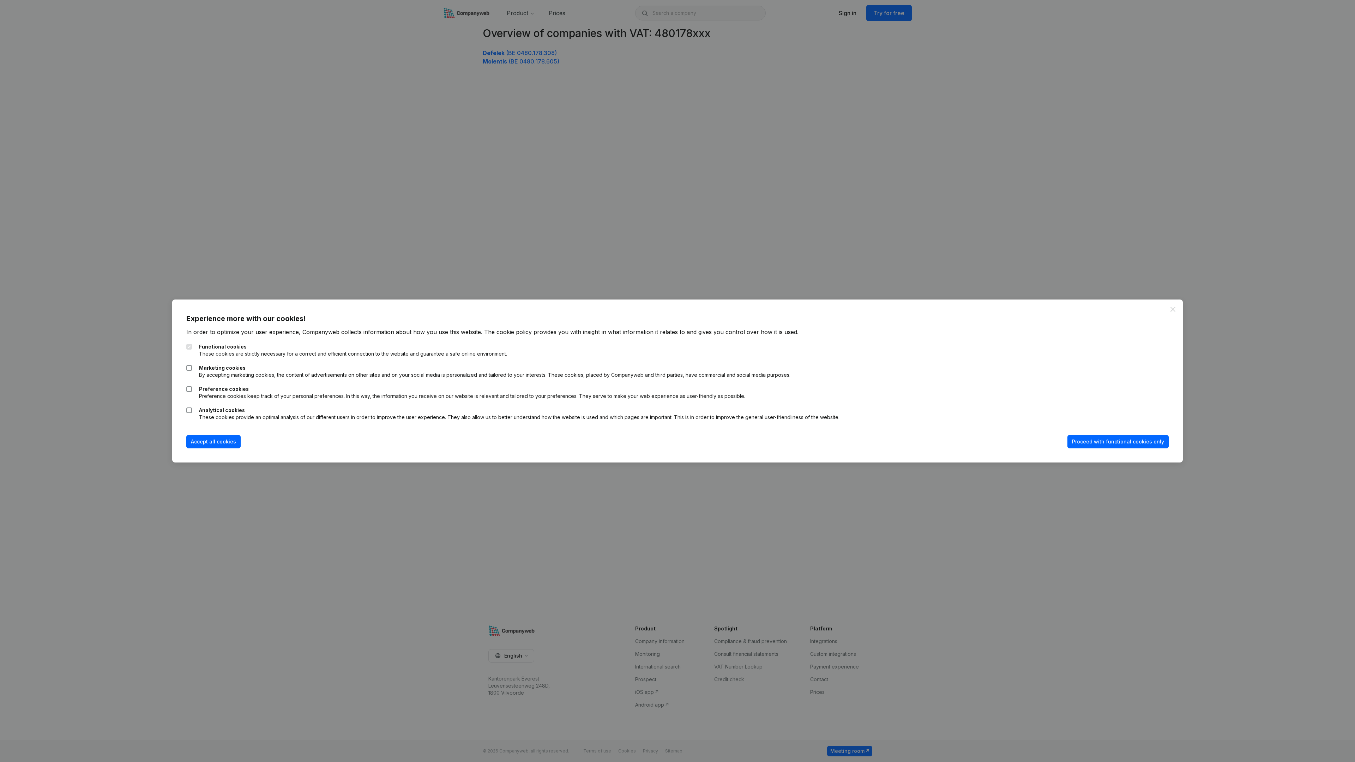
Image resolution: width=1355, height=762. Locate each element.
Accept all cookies (213, 442)
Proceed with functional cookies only (1118, 442)
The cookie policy (508, 331)
